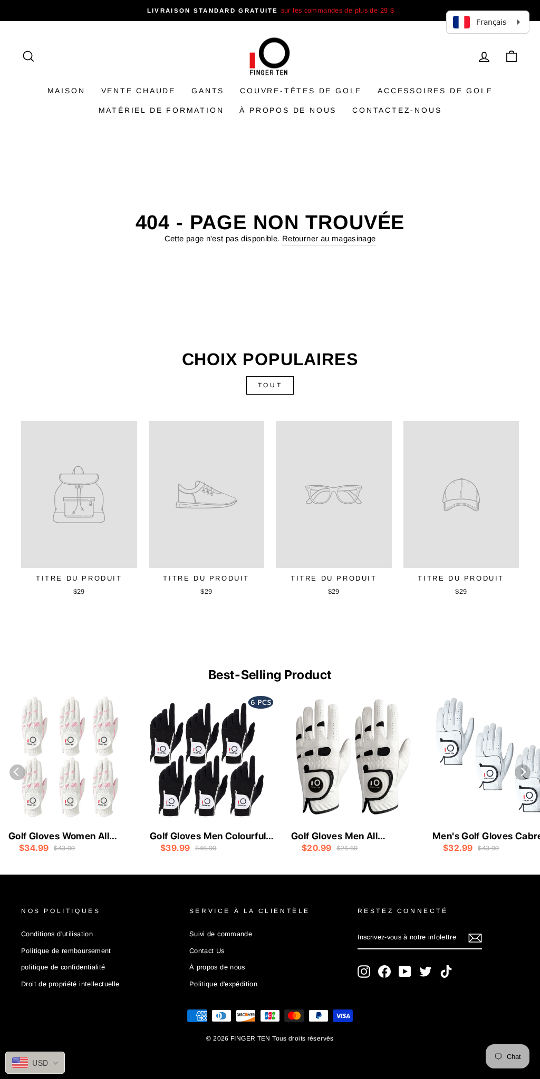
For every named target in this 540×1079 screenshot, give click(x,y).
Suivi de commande (220, 934)
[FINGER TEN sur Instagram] (364, 971)
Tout (270, 385)
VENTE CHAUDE (138, 90)
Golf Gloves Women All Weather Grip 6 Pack (58, 836)
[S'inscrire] (475, 938)
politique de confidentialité (63, 967)
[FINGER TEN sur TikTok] (446, 971)
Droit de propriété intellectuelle (70, 984)
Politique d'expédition (223, 984)
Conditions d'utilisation (57, 934)
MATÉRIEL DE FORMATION (161, 110)
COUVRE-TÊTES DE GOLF (301, 90)
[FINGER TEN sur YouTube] (405, 971)
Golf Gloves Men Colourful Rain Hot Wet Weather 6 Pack (208, 836)
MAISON (66, 90)
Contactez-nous (396, 110)
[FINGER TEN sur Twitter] (425, 971)
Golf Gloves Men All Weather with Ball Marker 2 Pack (352, 836)
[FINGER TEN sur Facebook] (384, 971)
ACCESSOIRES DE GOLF (435, 90)
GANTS (207, 90)
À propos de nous (287, 110)
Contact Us (207, 951)
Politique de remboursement (66, 951)
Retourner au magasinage (329, 238)
